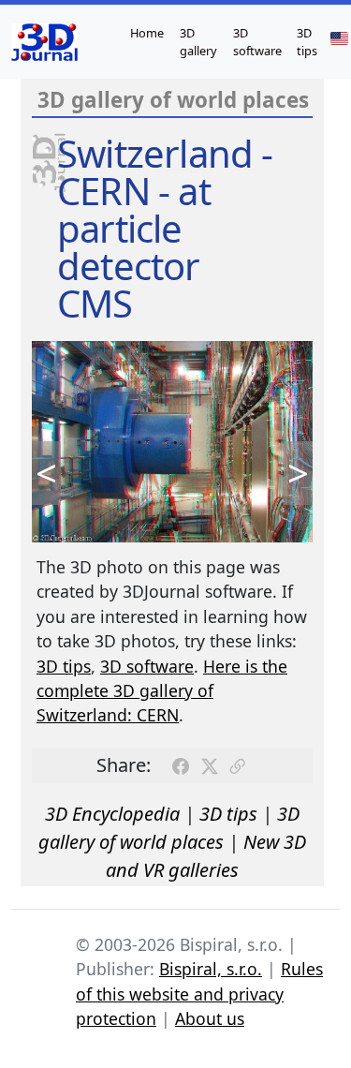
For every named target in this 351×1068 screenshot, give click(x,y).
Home (147, 32)
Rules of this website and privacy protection (199, 993)
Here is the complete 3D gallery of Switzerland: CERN (162, 691)
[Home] (44, 42)
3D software (257, 41)
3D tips (307, 41)
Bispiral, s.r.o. (210, 968)
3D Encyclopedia (112, 813)
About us (209, 1018)
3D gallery (198, 41)
